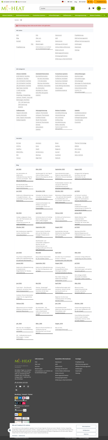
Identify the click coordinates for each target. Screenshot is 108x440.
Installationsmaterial (61, 90)
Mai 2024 (19, 213)
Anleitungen (78, 44)
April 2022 (58, 283)
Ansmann (38, 143)
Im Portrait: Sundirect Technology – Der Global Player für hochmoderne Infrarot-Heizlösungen (82, 197)
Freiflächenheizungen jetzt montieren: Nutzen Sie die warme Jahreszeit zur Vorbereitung (62, 290)
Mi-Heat (18, 143)
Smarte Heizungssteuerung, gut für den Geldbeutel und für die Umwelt (82, 309)
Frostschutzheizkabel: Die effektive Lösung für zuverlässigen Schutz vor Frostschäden (43, 205)
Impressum (14, 435)
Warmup (38, 155)
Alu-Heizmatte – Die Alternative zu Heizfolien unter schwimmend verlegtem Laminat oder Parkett (43, 311)
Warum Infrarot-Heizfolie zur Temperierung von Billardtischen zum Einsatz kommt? (44, 330)
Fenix (37, 146)
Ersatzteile (78, 122)
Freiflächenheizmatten (61, 76)
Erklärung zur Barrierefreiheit (63, 59)
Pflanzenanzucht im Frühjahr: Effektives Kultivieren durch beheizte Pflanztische (24, 309)
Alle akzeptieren (86, 426)
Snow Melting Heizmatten (62, 85)
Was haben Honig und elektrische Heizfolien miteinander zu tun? (61, 278)
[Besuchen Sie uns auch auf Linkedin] (16, 389)
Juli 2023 (77, 227)
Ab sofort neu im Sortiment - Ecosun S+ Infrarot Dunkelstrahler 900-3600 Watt (63, 258)
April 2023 (58, 252)
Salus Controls (79, 155)
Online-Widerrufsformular (62, 47)
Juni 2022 (19, 283)
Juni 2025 (19, 191)
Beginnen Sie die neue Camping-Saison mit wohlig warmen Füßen (63, 298)
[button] (63, 1)
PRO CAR (77, 152)
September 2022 (40, 263)
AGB (56, 38)
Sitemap (77, 50)
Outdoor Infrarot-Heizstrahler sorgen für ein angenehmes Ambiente (24, 296)
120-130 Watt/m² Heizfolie (23, 81)
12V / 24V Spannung (23, 102)
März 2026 (39, 169)
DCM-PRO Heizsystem (42, 92)
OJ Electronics (40, 152)
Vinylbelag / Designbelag (23, 95)
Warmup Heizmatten (43, 83)
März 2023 (78, 252)
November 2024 (40, 191)
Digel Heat (39, 158)
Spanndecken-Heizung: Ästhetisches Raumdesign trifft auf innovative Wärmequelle (62, 234)
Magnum (57, 149)
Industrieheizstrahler (81, 88)
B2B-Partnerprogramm (81, 38)
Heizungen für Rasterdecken (83, 83)
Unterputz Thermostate (42, 115)
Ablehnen (86, 434)
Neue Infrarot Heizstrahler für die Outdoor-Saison (43, 257)
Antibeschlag (59, 120)
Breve (56, 143)
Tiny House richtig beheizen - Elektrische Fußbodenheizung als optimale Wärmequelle (24, 258)
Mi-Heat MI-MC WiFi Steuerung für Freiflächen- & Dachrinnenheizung (24, 186)
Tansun (18, 158)
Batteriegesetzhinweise (61, 53)
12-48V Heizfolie (20, 90)
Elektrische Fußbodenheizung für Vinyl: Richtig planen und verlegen (44, 269)
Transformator (79, 120)
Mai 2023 (38, 252)
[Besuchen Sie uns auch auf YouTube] (20, 386)
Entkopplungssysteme (81, 117)
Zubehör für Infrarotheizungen (80, 91)
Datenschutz (22, 435)
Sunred (57, 152)
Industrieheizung (60, 115)
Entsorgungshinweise (61, 56)
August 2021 (39, 303)
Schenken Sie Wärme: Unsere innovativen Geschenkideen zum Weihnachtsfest (44, 197)
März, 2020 (39, 323)
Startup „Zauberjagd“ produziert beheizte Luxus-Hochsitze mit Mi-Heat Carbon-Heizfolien (43, 290)
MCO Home (78, 149)
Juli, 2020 (19, 323)
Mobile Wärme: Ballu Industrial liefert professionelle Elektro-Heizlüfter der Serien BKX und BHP (82, 220)
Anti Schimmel (59, 117)
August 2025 (78, 169)
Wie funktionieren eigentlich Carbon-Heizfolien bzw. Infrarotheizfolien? (24, 233)
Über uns (38, 38)
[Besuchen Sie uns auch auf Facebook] (16, 386)
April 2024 (39, 213)
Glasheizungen (79, 76)
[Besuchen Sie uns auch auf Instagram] (28, 386)
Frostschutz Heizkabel (61, 81)
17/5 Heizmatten (42, 81)
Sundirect (58, 155)
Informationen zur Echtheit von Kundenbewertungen (43, 48)
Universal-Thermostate (42, 122)
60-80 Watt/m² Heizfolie (23, 76)
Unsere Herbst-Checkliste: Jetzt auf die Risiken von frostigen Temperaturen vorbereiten (43, 234)
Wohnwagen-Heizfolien (22, 100)
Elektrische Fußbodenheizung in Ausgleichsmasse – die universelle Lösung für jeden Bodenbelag (24, 197)
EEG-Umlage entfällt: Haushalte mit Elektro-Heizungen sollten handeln (82, 276)
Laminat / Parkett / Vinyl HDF (24, 97)
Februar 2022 (20, 303)
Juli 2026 (18, 169)
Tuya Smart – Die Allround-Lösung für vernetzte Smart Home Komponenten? (24, 289)
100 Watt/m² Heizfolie (22, 78)
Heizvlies (18, 92)
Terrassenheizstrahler (81, 85)
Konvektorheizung (60, 122)
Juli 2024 (77, 191)
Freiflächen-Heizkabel (61, 78)
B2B (71, 2)
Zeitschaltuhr (39, 127)
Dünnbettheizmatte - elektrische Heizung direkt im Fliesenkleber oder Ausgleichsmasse (63, 310)
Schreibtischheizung (61, 113)
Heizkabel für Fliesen (42, 90)
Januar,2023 (19, 263)
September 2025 (60, 169)
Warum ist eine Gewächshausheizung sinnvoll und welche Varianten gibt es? (81, 290)
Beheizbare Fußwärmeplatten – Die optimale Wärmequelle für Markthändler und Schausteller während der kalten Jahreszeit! (63, 198)
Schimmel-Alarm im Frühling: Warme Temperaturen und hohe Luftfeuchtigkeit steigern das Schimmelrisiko (44, 219)
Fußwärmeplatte (21, 120)
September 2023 (40, 227)
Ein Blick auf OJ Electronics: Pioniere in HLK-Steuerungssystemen (63, 218)
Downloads (78, 47)
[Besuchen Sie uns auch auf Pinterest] (24, 386)
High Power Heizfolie (22, 88)
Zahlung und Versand (61, 44)
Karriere (38, 41)
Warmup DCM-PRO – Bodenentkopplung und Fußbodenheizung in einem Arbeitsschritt (82, 234)
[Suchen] (73, 8)
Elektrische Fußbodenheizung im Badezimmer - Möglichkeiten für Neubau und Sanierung (24, 270)
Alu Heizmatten (40, 88)
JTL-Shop (87, 438)
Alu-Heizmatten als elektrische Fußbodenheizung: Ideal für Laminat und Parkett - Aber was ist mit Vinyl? (24, 177)
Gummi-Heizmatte (21, 115)
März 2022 (78, 283)
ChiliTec (18, 146)
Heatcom (57, 158)
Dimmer (38, 124)
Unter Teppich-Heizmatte (23, 117)
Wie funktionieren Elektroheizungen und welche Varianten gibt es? (83, 269)
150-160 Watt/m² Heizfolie (23, 83)
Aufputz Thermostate (42, 113)
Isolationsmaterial (80, 115)
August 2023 (58, 227)
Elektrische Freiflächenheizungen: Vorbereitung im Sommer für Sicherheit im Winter (83, 207)
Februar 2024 (59, 213)
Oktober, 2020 (79, 303)
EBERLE (77, 146)
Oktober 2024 (59, 191)
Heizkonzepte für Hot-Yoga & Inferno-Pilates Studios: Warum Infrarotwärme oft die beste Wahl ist (44, 176)
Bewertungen (39, 44)
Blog (76, 2)
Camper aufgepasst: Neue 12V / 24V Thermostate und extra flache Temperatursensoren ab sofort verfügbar (24, 220)
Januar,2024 (78, 213)
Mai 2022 (38, 283)
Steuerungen (59, 88)
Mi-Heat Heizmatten (43, 78)
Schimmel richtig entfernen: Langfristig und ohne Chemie (83, 257)
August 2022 (58, 263)
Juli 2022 (77, 263)
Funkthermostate (40, 117)
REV (17, 155)
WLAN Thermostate (41, 120)
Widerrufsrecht (59, 50)
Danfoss (57, 146)
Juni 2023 (19, 252)
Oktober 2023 (20, 227)
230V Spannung (22, 104)
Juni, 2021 (58, 303)
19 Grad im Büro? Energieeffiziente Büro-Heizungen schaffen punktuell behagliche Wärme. (63, 270)
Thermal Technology (80, 143)
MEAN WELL (19, 152)
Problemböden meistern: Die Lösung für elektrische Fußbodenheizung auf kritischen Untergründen (63, 185)
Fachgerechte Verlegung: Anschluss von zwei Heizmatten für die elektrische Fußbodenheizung (83, 176)
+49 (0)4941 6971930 (9, 2)
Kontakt (83, 2)
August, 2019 (59, 323)
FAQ (91, 2)
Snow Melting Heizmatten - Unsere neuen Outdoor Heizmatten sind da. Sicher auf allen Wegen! (82, 317)
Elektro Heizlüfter (60, 124)
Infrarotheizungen (80, 78)
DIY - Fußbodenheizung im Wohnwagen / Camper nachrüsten (23, 337)
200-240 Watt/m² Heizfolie (23, 85)
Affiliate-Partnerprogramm (82, 41)
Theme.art (74, 438)
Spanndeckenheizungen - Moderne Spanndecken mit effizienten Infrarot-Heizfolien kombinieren (63, 176)
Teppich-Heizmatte (21, 113)
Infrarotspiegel (79, 81)
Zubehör (20, 107)
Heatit (37, 149)
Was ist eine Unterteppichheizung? (61, 328)
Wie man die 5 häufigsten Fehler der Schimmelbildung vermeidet (24, 329)
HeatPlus (18, 149)
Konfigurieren (86, 430)
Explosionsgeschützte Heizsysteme (61, 128)
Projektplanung (101, 2)
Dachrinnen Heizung (61, 83)
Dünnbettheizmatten (42, 76)
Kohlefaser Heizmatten (44, 85)
